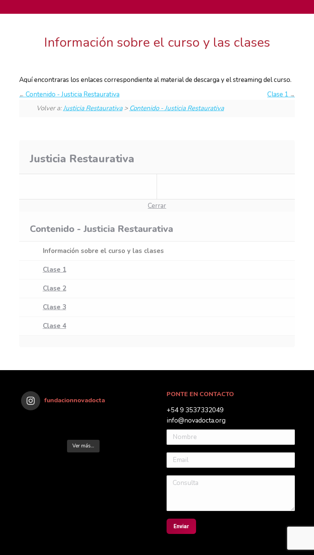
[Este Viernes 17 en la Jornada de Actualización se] (130, 421)
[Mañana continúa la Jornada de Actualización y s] (36, 431)
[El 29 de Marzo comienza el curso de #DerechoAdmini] (130, 431)
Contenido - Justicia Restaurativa (71, 94)
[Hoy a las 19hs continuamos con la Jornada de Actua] (99, 421)
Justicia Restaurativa (93, 108)
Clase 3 (54, 307)
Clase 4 (54, 326)
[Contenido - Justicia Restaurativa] (88, 186)
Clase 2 (54, 288)
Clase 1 (278, 94)
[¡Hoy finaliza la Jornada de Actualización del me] (36, 421)
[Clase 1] (226, 186)
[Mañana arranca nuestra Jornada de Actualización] (67, 431)
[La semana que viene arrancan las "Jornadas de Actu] (99, 431)
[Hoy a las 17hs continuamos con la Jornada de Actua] (67, 421)
